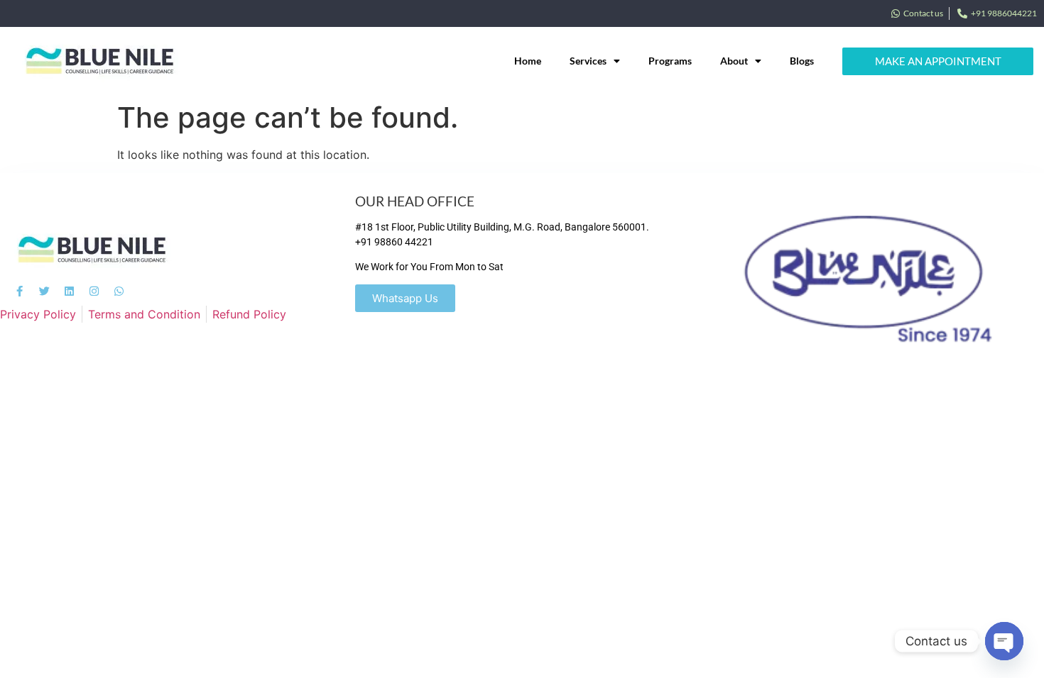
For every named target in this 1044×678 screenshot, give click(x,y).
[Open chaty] (1004, 641)
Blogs (802, 61)
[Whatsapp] (119, 291)
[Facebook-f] (19, 291)
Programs (670, 61)
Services (588, 61)
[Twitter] (44, 291)
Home (527, 61)
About (734, 61)
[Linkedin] (69, 291)
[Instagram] (94, 291)
